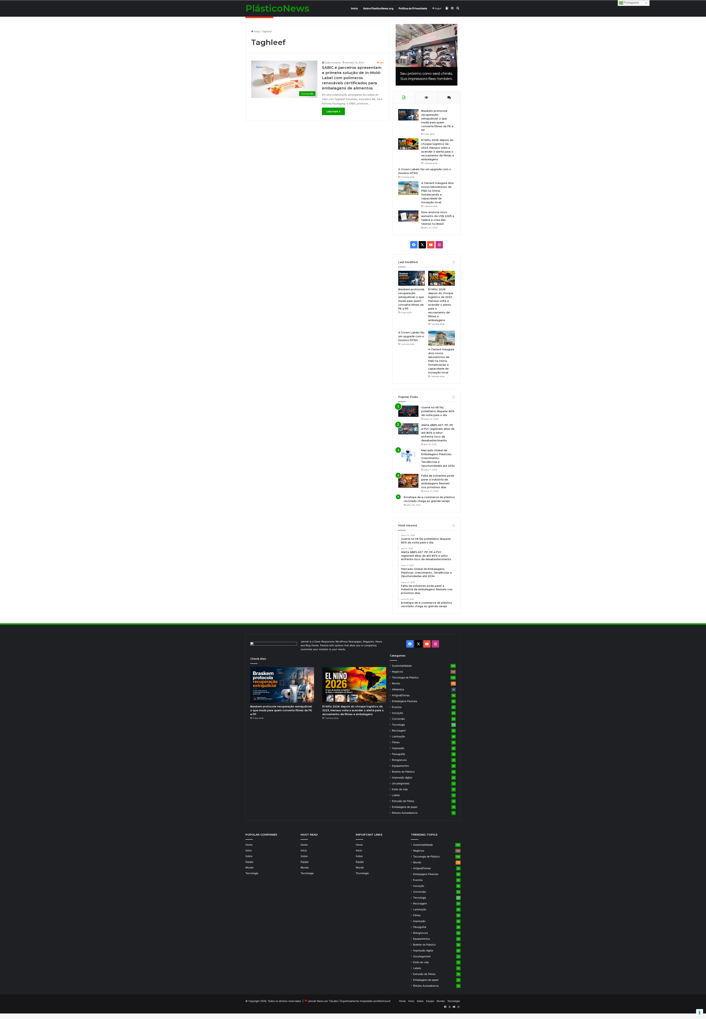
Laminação (398, 736)
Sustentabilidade (402, 665)
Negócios (397, 671)
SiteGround (383, 1001)
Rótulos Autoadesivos (405, 812)
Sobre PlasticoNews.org (378, 8)
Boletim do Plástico (403, 771)
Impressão (398, 748)
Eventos (397, 707)
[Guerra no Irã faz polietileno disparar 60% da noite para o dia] (408, 411)
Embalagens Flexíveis (404, 701)
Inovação (397, 712)
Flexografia (398, 754)
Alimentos (398, 689)
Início (354, 8)
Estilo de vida (400, 789)
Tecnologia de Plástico (405, 677)
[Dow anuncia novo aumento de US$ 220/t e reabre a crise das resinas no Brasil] (408, 216)
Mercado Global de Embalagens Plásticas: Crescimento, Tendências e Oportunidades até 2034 (438, 458)
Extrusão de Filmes (403, 801)
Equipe (249, 861)
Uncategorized (400, 783)
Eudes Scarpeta (333, 62)
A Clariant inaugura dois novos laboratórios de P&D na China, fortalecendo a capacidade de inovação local (441, 361)
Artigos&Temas (401, 695)
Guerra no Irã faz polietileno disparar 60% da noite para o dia (437, 411)
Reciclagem (399, 730)
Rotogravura (399, 759)
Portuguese (631, 2)
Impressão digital (402, 777)
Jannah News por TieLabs (323, 1001)
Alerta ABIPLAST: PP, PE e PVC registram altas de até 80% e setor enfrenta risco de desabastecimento (437, 432)
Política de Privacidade (413, 8)
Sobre (248, 856)
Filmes (396, 742)
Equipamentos (400, 765)
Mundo (396, 683)
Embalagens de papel (404, 806)
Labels (396, 795)
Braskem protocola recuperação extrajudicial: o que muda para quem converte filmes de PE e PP (281, 710)
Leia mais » (333, 111)
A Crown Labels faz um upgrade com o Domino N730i (411, 336)
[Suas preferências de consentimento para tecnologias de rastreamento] (699, 1012)
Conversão (398, 718)
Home (248, 844)
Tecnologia (398, 724)
